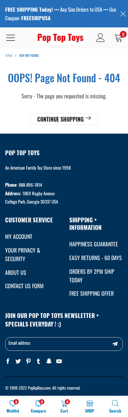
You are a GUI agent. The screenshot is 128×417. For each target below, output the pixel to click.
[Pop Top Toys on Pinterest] (28, 361)
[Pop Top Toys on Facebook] (7, 361)
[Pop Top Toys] (60, 38)
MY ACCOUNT (18, 236)
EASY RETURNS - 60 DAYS (95, 258)
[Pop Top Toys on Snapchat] (48, 361)
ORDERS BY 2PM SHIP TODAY (91, 275)
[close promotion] (123, 13)
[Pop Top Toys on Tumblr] (38, 361)
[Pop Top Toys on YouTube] (59, 361)
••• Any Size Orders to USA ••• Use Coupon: (60, 13)
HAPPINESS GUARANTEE (93, 244)
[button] (115, 344)
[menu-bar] (15, 37)
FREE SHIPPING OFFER (91, 293)
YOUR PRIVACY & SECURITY (22, 254)
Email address (19, 342)
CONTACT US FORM (24, 286)
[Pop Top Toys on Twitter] (18, 361)
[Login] (100, 37)
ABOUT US (15, 272)
